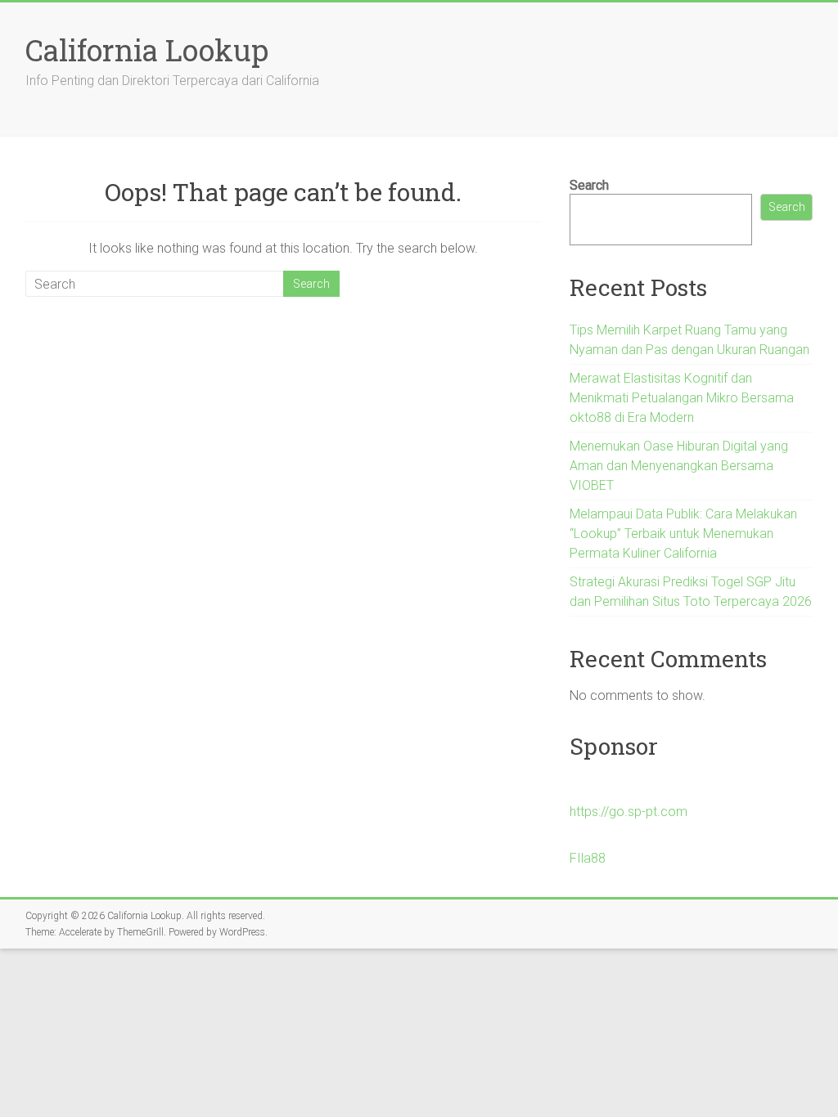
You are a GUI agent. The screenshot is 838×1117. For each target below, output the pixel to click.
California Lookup (146, 50)
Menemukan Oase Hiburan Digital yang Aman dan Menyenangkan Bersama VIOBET (679, 465)
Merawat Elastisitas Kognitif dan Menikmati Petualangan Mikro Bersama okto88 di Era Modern (682, 397)
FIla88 (588, 858)
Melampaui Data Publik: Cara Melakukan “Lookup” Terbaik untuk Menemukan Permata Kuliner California (683, 533)
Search (589, 185)
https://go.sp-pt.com (628, 811)
